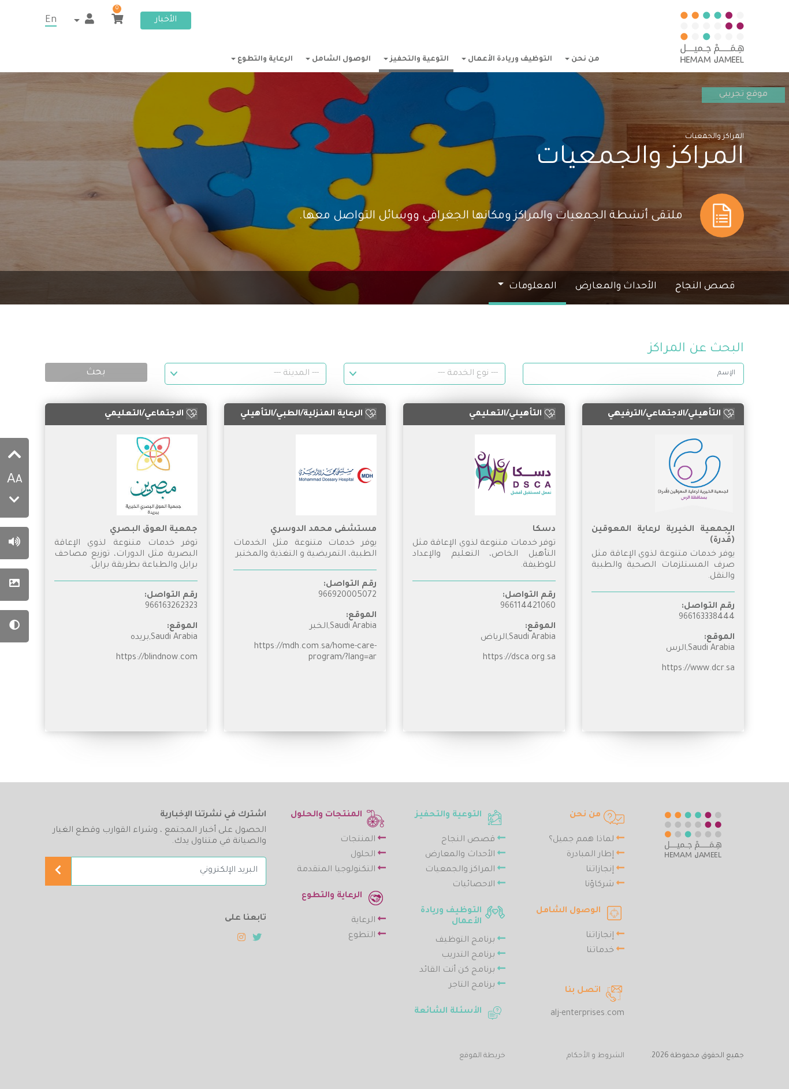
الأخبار (166, 20)
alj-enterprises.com (587, 1014)
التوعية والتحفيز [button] (418, 59)
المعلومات (532, 286)
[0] (117, 21)
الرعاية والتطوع (332, 896)
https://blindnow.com (157, 658)
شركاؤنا (600, 885)
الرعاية (364, 921)
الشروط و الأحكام (595, 1056)
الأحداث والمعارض (616, 286)
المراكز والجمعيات (461, 870)
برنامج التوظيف (466, 940)
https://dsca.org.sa (519, 658)
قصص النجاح (705, 286)
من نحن (585, 815)
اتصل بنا (583, 990)
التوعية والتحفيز (448, 815)
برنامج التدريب (469, 955)
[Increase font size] (14, 457)
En (51, 20)
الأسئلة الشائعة (448, 1011)
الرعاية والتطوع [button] (264, 59)
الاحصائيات (474, 885)
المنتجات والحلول (326, 815)
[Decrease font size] (14, 501)
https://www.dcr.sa (698, 669)
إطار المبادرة (591, 855)
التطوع (363, 936)
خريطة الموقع (482, 1056)
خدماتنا (601, 951)
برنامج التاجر (473, 985)
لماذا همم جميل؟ (582, 840)
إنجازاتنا (601, 870)
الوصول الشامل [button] (340, 59)
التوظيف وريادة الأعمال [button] (509, 59)
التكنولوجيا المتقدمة (337, 870)
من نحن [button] (585, 59)
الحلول (364, 855)
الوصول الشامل (568, 911)
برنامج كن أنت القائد (458, 970)
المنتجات (359, 840)
